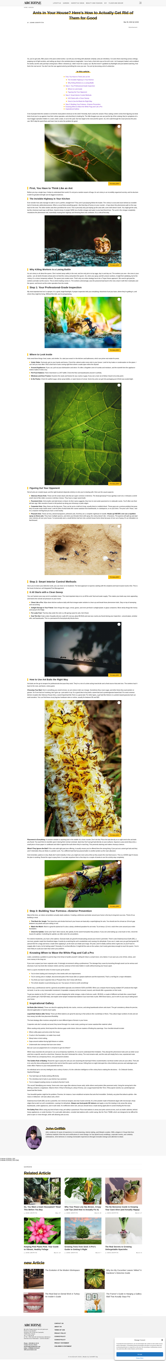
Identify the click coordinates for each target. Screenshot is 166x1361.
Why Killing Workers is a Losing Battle (81, 83)
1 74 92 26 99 (30, 1335)
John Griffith (37, 22)
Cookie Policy (60, 1339)
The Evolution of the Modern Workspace (62, 1270)
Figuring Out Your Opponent (77, 92)
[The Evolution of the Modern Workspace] (34, 1279)
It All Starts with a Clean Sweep (78, 98)
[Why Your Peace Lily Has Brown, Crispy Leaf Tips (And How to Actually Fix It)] (83, 1191)
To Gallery (114, 184)
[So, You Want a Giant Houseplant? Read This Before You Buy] (42, 1191)
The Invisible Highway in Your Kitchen (81, 80)
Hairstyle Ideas (77, 3)
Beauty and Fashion (94, 3)
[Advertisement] (83, 42)
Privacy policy (60, 1333)
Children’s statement (63, 1346)
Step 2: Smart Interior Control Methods (78, 95)
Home (25, 7)
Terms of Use (59, 1330)
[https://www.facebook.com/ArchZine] (123, 1332)
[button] (162, 1340)
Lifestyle (57, 3)
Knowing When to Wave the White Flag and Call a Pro (84, 106)
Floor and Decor (116, 3)
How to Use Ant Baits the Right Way (80, 101)
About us (58, 1326)
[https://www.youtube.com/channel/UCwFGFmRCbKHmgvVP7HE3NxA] (130, 1332)
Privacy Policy (139, 1358)
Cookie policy (60, 1336)
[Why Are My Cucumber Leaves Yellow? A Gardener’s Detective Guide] (95, 1279)
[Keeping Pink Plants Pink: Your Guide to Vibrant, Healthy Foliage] (42, 1230)
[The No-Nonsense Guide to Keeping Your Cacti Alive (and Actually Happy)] (123, 1191)
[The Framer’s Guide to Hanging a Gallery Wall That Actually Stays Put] (95, 1302)
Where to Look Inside (75, 89)
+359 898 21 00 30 (33, 1343)
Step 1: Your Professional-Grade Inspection (80, 86)
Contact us (58, 1323)
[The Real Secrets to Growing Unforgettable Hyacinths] (123, 1230)
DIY (105, 3)
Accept (140, 1354)
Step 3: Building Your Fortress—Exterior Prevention (83, 104)
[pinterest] (118, 126)
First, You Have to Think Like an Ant (78, 77)
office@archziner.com (30, 1349)
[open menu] (140, 3)
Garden (66, 3)
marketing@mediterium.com (32, 1346)
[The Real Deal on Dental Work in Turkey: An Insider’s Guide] (34, 1302)
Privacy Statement (61, 1343)
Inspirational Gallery (72, 109)
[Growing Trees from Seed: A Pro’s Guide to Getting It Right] (83, 1230)
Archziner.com (33, 3)
